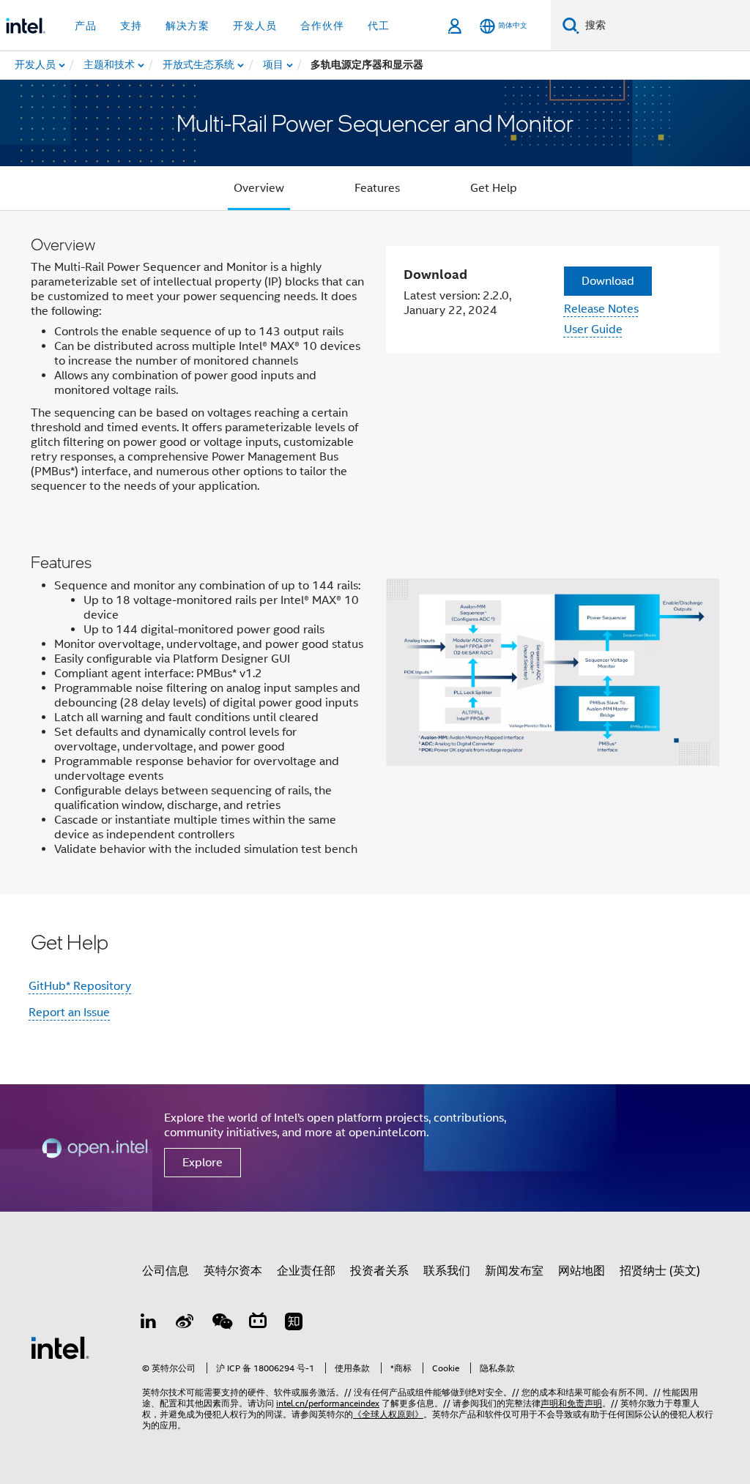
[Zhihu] (293, 1323)
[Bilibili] (257, 1323)
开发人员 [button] (255, 25)
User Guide (593, 329)
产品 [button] (86, 25)
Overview (259, 188)
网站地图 (581, 1271)
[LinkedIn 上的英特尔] (148, 1323)
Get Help (493, 188)
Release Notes (601, 309)
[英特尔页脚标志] (60, 1347)
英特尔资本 (233, 1271)
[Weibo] (185, 1323)
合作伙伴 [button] (322, 25)
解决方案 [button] (187, 25)
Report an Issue (69, 1012)
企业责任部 (306, 1271)
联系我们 (446, 1271)
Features (377, 188)
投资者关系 (379, 1271)
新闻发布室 (514, 1271)
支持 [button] (131, 25)
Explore (202, 1162)
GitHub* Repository (80, 986)
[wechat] (221, 1323)
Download (608, 281)
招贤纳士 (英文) (660, 1271)
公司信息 (165, 1271)
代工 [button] (379, 25)
